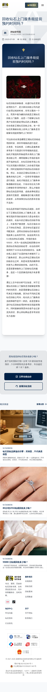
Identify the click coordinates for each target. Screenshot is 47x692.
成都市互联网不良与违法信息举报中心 (23, 672)
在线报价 (28, 581)
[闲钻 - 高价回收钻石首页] (5, 5)
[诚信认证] (32, 644)
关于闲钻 (28, 613)
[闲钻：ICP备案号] (15, 637)
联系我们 (28, 618)
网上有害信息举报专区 (32, 674)
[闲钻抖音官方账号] (13, 602)
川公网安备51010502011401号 (24, 666)
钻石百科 (9, 618)
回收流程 (28, 586)
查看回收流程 (25, 386)
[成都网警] (32, 637)
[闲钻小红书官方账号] (7, 602)
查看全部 (40, 404)
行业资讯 (9, 623)
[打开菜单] (42, 5)
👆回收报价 (31, 5)
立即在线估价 (25, 376)
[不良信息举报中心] (15, 644)
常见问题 (9, 613)
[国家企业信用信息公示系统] (23, 652)
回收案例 (28, 591)
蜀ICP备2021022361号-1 (23, 663)
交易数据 (28, 596)
